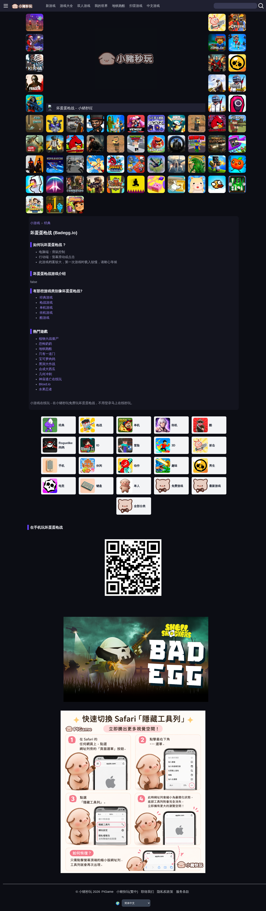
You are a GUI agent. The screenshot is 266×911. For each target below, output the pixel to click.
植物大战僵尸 (48, 338)
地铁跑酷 (118, 6)
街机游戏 (46, 312)
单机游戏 (46, 307)
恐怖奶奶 (45, 344)
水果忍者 (45, 389)
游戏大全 (66, 6)
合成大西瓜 (47, 369)
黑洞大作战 (47, 364)
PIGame (107, 891)
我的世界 (101, 6)
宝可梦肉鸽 (47, 359)
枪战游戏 (46, 302)
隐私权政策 (165, 891)
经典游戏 (46, 297)
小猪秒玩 (85, 891)
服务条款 (182, 891)
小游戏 (35, 223)
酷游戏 (44, 318)
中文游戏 (153, 6)
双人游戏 (83, 6)
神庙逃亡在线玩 (50, 379)
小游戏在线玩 (40, 403)
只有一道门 (47, 354)
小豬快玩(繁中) (127, 891)
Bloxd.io (44, 384)
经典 (47, 223)
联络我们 (147, 891)
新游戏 (51, 6)
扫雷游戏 (135, 6)
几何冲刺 (45, 374)
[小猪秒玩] (22, 5)
